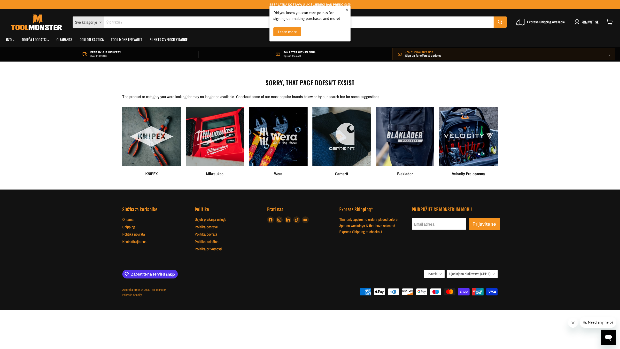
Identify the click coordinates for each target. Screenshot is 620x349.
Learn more (287, 31)
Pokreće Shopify (132, 295)
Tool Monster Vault (126, 39)
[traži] (500, 22)
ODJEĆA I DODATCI (34, 39)
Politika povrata (133, 234)
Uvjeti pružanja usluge (210, 219)
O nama (127, 219)
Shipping (128, 227)
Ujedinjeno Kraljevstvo (469, 273)
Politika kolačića (206, 241)
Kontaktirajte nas (134, 241)
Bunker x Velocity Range (168, 39)
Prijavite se (484, 224)
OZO (9, 39)
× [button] (347, 10)
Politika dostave (206, 227)
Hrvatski (431, 273)
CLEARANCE (64, 39)
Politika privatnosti (208, 249)
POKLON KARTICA (91, 39)
